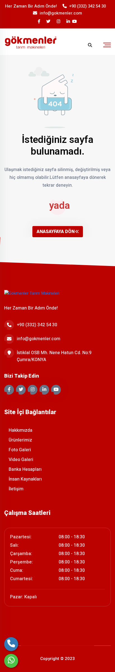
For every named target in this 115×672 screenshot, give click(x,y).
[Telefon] (11, 644)
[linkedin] (68, 21)
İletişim (15, 489)
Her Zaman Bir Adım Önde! (31, 6)
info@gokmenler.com (61, 13)
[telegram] (48, 21)
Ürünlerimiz (20, 440)
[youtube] (75, 21)
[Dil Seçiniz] (79, 45)
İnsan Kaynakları (25, 479)
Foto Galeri (19, 450)
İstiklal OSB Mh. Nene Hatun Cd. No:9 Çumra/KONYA (54, 356)
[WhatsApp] (11, 661)
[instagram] (59, 21)
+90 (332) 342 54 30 (87, 6)
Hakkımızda (20, 430)
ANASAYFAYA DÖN (56, 231)
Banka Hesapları (25, 469)
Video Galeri (20, 459)
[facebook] (39, 21)
